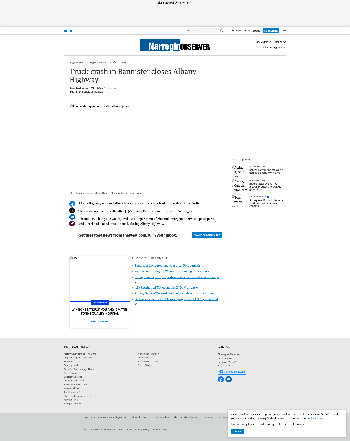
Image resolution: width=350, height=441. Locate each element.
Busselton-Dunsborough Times (79, 369)
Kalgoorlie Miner (72, 388)
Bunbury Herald (71, 365)
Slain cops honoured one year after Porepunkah (167, 265)
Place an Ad (280, 42)
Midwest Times (71, 399)
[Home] (71, 30)
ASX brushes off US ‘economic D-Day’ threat (165, 287)
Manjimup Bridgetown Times (78, 396)
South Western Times (148, 361)
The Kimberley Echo (73, 392)
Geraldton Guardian (73, 376)
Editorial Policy (139, 417)
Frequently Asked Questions (113, 417)
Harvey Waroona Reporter (76, 384)
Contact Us (89, 417)
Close (237, 431)
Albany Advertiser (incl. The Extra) (80, 353)
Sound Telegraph (146, 365)
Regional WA (76, 62)
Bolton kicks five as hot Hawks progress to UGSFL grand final (176, 299)
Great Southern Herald (74, 380)
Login (256, 30)
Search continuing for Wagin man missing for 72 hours (172, 271)
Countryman (70, 373)
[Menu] (65, 30)
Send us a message (234, 371)
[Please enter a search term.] (221, 30)
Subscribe (271, 30)
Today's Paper (263, 42)
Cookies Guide (315, 418)
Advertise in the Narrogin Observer (220, 417)
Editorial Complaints (160, 417)
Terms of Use (159, 429)
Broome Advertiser (73, 361)
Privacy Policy (142, 429)
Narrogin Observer (96, 62)
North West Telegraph (148, 353)
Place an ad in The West (186, 417)
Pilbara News (144, 357)
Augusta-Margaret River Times (78, 357)
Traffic (113, 62)
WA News (125, 62)
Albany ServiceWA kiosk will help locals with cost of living (175, 293)
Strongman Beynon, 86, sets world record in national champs (177, 277)
